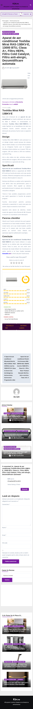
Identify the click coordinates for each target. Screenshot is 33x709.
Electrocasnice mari (8, 31)
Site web (4, 543)
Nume (4, 527)
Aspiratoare (8, 644)
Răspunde (24, 489)
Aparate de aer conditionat (10, 34)
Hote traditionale (22, 431)
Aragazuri (7, 413)
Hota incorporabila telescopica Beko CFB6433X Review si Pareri (16, 435)
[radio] (11, 263)
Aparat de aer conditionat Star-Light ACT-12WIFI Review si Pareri (15, 453)
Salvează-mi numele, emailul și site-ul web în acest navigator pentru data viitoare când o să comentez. (15, 555)
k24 (8, 68)
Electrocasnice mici (19, 644)
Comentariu (6, 504)
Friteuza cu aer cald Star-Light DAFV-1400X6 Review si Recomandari (16, 683)
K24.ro (16, 3)
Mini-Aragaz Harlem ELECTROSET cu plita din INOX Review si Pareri (16, 417)
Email (4, 535)
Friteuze (20, 679)
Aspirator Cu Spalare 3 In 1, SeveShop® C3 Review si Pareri (14, 648)
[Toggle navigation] (1, 4)
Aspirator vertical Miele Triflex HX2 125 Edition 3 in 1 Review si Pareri (15, 665)
